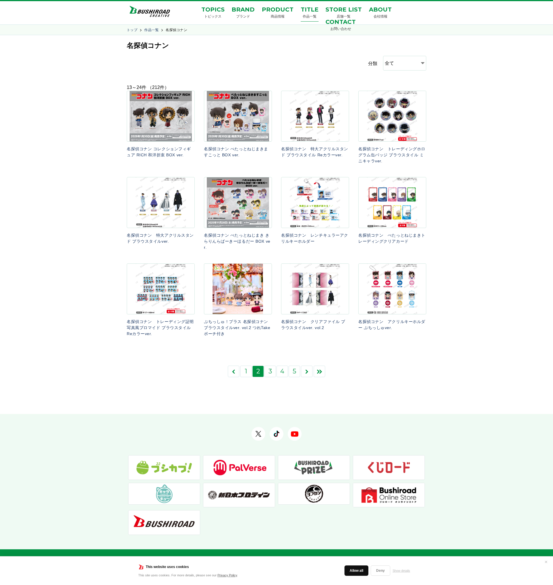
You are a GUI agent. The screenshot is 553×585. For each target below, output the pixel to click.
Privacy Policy (227, 575)
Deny (380, 571)
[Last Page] (319, 371)
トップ (132, 30)
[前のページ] (233, 371)
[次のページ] (307, 371)
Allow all (356, 571)
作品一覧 (151, 30)
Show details (401, 570)
